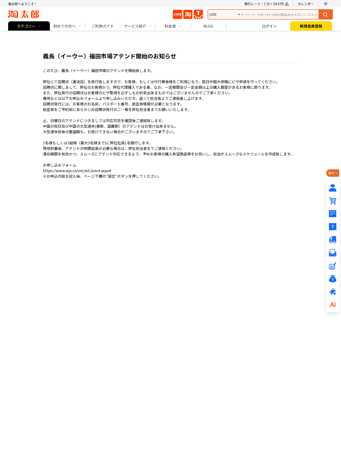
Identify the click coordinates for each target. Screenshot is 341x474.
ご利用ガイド (102, 26)
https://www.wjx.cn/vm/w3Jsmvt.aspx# (77, 170)
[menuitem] (29, 26)
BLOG (208, 26)
